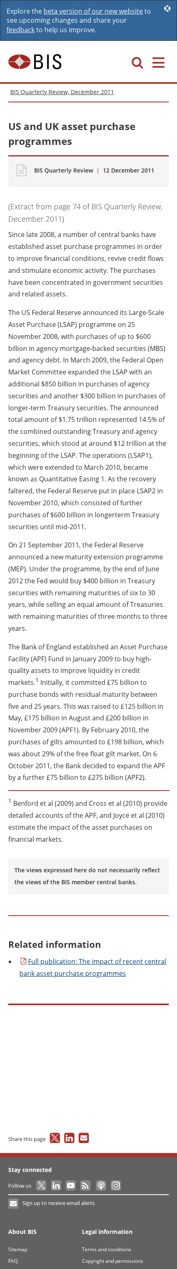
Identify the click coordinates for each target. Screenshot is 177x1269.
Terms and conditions (106, 1249)
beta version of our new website (93, 11)
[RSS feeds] (86, 1185)
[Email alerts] (13, 1203)
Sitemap (17, 1249)
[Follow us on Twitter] (41, 1185)
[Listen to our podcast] (100, 1185)
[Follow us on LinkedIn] (56, 1185)
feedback (21, 29)
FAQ (13, 1260)
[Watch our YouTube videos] (71, 1185)
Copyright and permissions (112, 1260)
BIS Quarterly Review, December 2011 (62, 92)
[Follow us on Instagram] (115, 1185)
